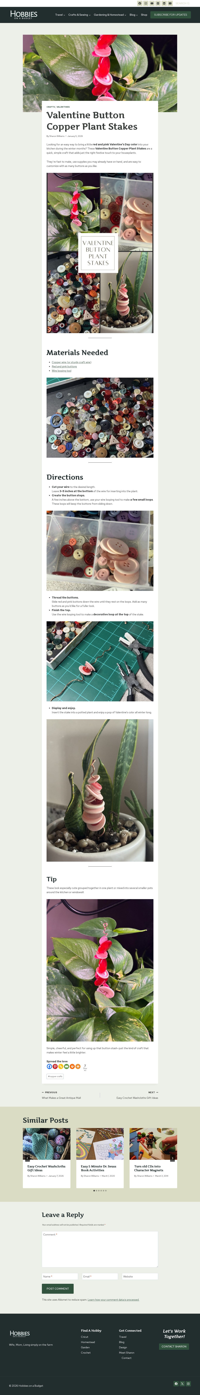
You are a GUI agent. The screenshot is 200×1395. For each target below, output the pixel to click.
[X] (182, 1383)
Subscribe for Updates (170, 14)
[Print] (72, 1066)
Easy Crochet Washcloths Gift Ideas (137, 1095)
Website (128, 1276)
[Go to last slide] (27, 1158)
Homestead (88, 1342)
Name (47, 1276)
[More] (78, 1066)
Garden (85, 1347)
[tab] (94, 1190)
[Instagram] (145, 3)
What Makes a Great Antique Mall (61, 1095)
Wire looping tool (61, 370)
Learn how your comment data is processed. (113, 1299)
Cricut (84, 1337)
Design (123, 1347)
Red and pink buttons (64, 366)
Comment (50, 1234)
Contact (126, 1358)
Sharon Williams (56, 136)
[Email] (170, 3)
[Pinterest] (158, 3)
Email (87, 1276)
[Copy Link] (60, 1066)
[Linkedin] (164, 3)
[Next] (172, 1158)
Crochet (86, 1352)
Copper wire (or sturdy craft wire (71, 362)
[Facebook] (139, 3)
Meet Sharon (126, 1352)
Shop (144, 14)
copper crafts (55, 1076)
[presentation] (46, 1144)
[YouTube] (152, 3)
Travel (122, 1337)
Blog (121, 1342)
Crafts (51, 107)
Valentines (63, 107)
